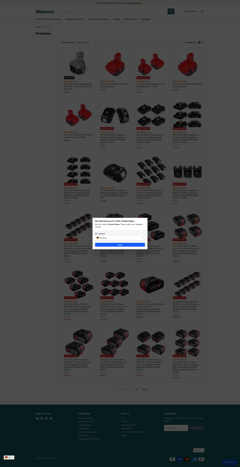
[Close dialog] (145, 219)
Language (101, 234)
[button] (9, 457)
